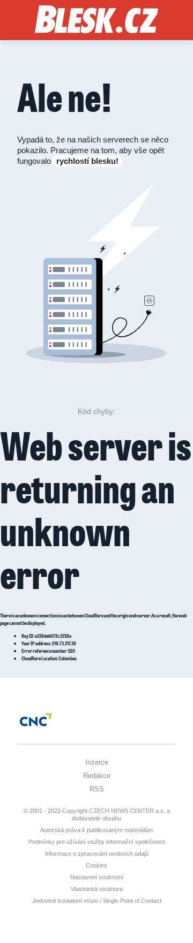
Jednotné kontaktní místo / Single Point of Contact (96, 900)
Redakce (96, 776)
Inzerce (96, 762)
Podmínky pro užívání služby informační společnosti (96, 842)
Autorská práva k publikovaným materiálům (96, 830)
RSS (97, 789)
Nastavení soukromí (96, 877)
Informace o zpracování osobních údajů (97, 853)
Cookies (96, 865)
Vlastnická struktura (97, 889)
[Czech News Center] (36, 719)
